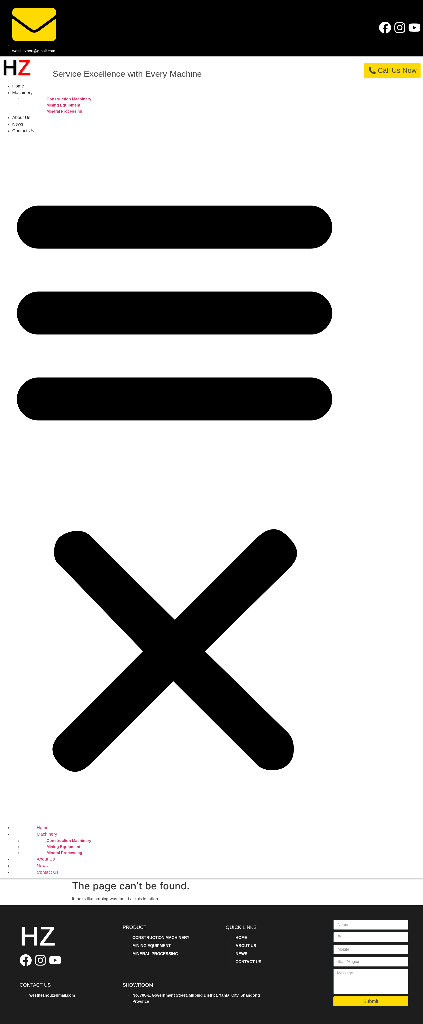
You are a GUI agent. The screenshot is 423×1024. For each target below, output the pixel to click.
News (17, 124)
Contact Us (23, 130)
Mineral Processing (64, 111)
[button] (174, 479)
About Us (21, 117)
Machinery (22, 92)
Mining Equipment (63, 105)
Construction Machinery (69, 99)
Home (18, 86)
